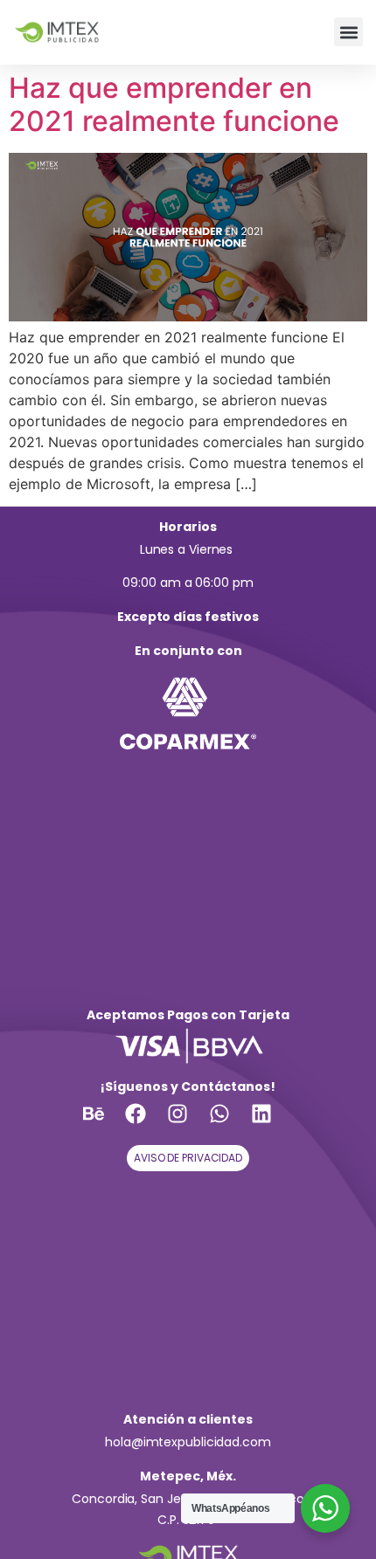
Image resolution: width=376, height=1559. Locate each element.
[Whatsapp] (230, 1124)
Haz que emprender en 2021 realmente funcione (174, 104)
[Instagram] (188, 1124)
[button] (348, 31)
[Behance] (104, 1124)
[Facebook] (146, 1124)
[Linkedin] (272, 1124)
